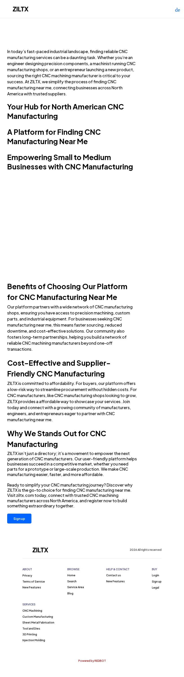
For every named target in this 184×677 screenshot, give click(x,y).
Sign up (19, 519)
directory (46, 453)
